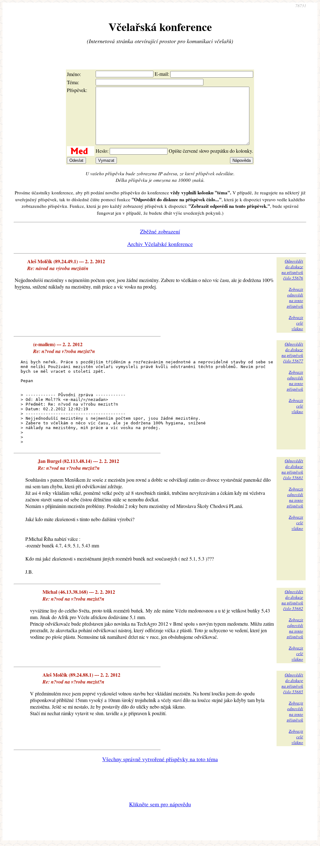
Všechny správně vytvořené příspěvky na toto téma (160, 759)
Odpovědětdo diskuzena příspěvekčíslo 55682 (292, 600)
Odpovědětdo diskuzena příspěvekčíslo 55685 (292, 683)
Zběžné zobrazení (160, 231)
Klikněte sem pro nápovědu (160, 804)
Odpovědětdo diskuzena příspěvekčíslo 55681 (292, 469)
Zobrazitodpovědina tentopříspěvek (295, 297)
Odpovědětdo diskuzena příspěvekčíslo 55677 (292, 352)
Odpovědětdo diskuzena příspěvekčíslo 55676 (292, 269)
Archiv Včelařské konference (160, 244)
